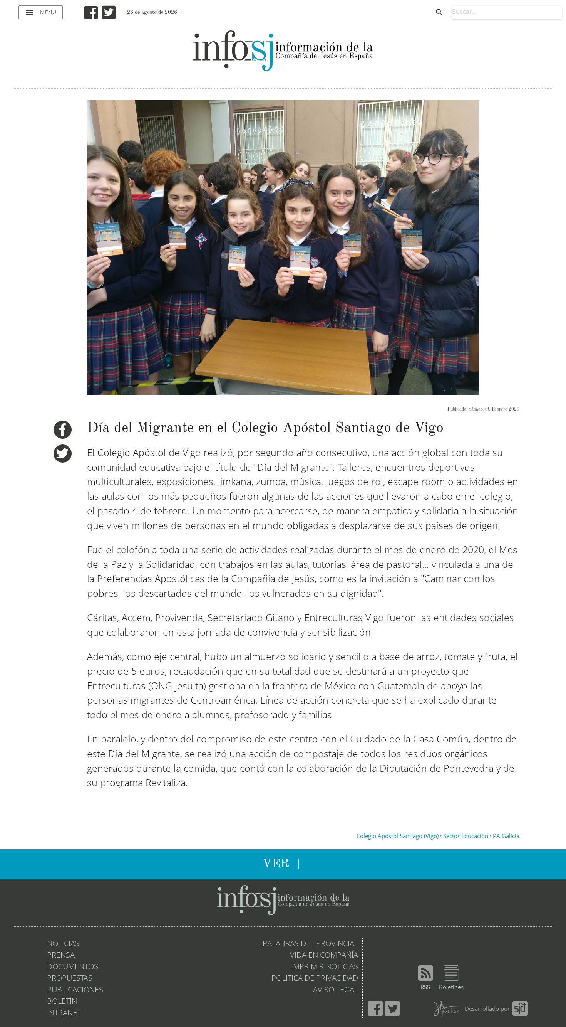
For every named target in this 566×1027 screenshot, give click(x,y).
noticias (63, 944)
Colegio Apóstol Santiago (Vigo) (398, 837)
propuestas (69, 979)
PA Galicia (506, 837)
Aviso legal (335, 990)
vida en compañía (324, 956)
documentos (72, 967)
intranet (64, 1013)
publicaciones (75, 990)
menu (40, 12)
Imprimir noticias (324, 967)
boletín (62, 1002)
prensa (61, 956)
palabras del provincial (310, 944)
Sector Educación (465, 837)
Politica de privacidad (314, 979)
